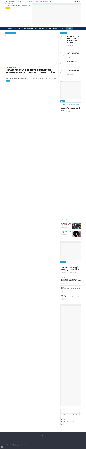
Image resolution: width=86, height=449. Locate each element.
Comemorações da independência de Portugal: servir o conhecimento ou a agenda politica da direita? (73, 52)
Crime (36, 28)
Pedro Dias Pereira (71, 66)
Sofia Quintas (16, 74)
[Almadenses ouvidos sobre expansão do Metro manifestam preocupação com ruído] (31, 36)
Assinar (7, 8)
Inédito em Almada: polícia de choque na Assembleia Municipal (36, 1)
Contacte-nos (23, 436)
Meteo (62, 106)
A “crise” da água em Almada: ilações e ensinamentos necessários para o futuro (73, 72)
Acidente (63, 295)
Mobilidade (30, 28)
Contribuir (69, 28)
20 (70, 419)
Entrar (12, 8)
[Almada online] (6, 28)
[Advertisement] (56, 14)
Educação (48, 28)
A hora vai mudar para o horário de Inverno (66, 232)
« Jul (61, 427)
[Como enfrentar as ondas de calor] (71, 104)
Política (24, 28)
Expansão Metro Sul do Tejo (13, 67)
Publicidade (46, 436)
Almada (10, 28)
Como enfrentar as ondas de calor (71, 109)
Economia (17, 28)
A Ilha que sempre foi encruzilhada (71, 62)
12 (67, 417)
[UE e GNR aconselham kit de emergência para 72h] (76, 223)
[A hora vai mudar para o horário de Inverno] (76, 231)
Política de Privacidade (38, 436)
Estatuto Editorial (8, 436)
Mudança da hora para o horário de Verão (70, 218)
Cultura (41, 28)
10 (61, 417)
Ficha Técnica (16, 436)
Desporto (55, 28)
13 (70, 417)
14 (73, 417)
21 (73, 419)
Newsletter (29, 436)
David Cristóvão (70, 45)
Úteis (62, 101)
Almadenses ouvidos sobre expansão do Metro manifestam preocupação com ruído (30, 71)
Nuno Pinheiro (70, 57)
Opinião (61, 28)
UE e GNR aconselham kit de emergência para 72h (66, 225)
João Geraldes (70, 76)
